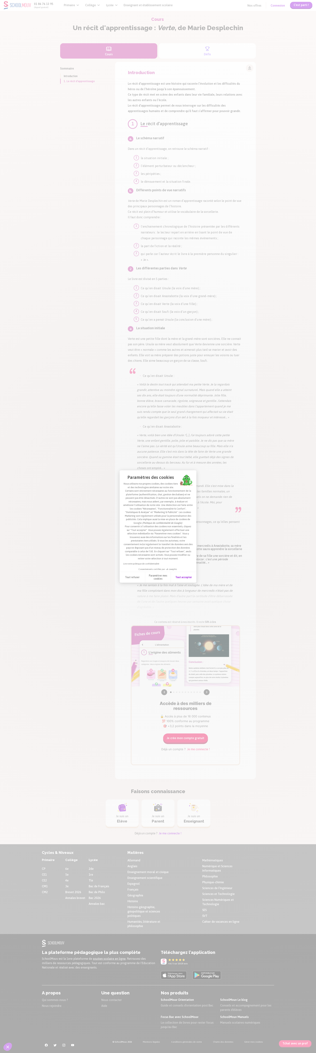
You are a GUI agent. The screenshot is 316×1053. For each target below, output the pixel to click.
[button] (7, 1046)
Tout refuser (132, 577)
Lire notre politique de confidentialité (141, 563)
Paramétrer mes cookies (158, 577)
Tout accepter (183, 577)
